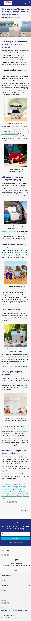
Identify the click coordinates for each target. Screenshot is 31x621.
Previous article (8, 511)
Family (8, 487)
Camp (15, 484)
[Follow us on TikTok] (8, 554)
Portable (19, 496)
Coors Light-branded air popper (14, 90)
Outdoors (18, 493)
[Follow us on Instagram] (5, 554)
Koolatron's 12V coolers (8, 232)
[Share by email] (16, 502)
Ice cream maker (6, 491)
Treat (3, 498)
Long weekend (5, 493)
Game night (14, 487)
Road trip (26, 496)
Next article (24, 511)
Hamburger (22, 487)
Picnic (26, 493)
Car (25, 484)
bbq (2, 17)
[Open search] (22, 3)
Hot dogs (4, 489)
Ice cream (17, 489)
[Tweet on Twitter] (13, 502)
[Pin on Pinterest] (10, 502)
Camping (20, 484)
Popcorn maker (12, 496)
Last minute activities (19, 491)
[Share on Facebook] (7, 502)
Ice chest (10, 489)
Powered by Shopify (6, 618)
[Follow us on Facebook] (2, 554)
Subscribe (15, 538)
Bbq (6, 484)
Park (23, 493)
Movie (13, 493)
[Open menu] (2, 2)
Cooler (3, 487)
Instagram (4, 476)
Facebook (17, 474)
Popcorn (4, 496)
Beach (10, 484)
